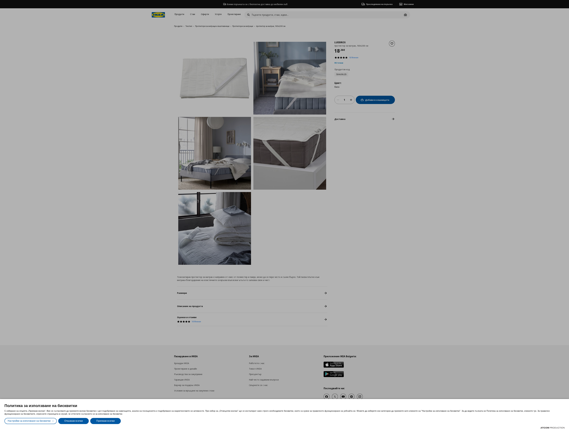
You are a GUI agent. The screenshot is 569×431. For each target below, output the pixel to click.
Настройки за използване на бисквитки (29, 421)
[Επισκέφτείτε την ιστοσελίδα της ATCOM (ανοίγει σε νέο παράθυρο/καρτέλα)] (553, 428)
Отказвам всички (73, 421)
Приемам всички (105, 421)
